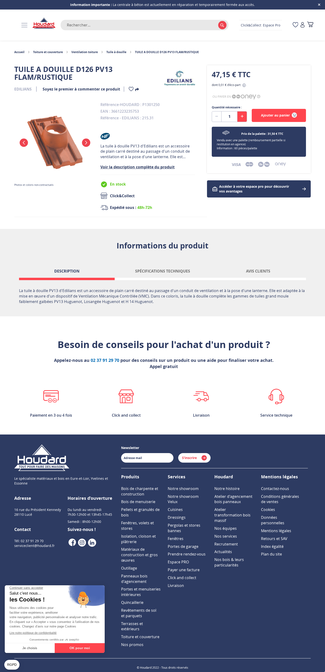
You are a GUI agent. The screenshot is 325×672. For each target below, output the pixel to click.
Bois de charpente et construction (139, 491)
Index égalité (272, 546)
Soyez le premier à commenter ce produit (81, 89)
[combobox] (144, 25)
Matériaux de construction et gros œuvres (139, 555)
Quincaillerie (132, 602)
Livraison (176, 585)
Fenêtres (175, 538)
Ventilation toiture (84, 52)
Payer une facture (184, 569)
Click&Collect (251, 25)
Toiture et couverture (48, 52)
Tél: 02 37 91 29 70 (29, 541)
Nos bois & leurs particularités (229, 562)
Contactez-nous (275, 488)
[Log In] (302, 25)
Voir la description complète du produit (137, 167)
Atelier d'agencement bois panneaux (233, 499)
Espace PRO (178, 562)
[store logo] (44, 23)
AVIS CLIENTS (258, 271)
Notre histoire (227, 488)
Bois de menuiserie (138, 501)
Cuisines (175, 509)
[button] (23, 142)
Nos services (225, 536)
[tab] (67, 273)
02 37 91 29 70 (105, 360)
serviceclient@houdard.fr (34, 545)
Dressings (177, 517)
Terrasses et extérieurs (132, 626)
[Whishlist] (131, 90)
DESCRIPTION (66, 271)
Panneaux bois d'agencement (134, 578)
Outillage (129, 568)
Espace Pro (271, 25)
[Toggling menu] (24, 25)
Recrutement (226, 544)
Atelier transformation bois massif (232, 515)
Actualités (223, 551)
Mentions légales (276, 530)
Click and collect (182, 577)
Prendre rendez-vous (187, 554)
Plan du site (271, 554)
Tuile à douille (116, 52)
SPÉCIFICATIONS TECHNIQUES (162, 271)
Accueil (19, 52)
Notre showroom (183, 488)
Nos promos (132, 644)
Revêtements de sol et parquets (138, 613)
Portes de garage (183, 546)
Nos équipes (225, 528)
